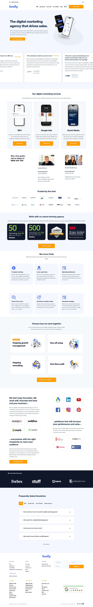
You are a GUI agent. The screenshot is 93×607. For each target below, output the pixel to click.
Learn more (20, 143)
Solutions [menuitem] (11, 561)
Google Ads (42, 6)
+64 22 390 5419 (42, 173)
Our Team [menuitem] (28, 564)
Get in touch (76, 6)
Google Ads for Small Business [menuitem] (15, 569)
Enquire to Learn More (45, 379)
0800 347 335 (14, 2)
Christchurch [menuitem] (28, 567)
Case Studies (56, 6)
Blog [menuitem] (26, 569)
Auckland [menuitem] (28, 566)
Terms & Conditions (71, 604)
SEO (37, 6)
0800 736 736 (29, 583)
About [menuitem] (27, 561)
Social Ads (48, 6)
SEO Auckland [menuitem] (45, 564)
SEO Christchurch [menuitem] (13, 576)
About (65, 6)
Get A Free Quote (46, 246)
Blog (61, 6)
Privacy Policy (63, 604)
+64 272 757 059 (69, 173)
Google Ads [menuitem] (11, 566)
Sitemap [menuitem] (27, 571)
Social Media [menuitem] (12, 567)
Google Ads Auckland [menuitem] (46, 566)
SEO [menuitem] (10, 564)
